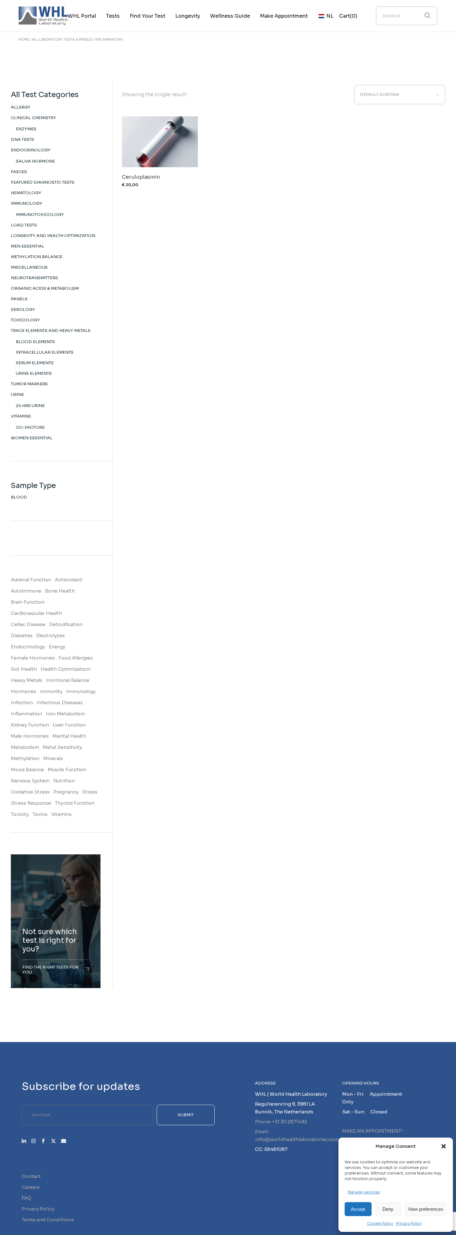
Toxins (40, 814)
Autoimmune (26, 591)
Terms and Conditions (48, 1220)
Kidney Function (30, 725)
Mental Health (69, 736)
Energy (57, 647)
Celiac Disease (28, 624)
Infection (22, 702)
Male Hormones (30, 736)
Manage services (364, 1192)
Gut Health (24, 669)
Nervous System (30, 781)
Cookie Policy (380, 1223)
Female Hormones (33, 658)
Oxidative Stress (30, 792)
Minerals (53, 758)
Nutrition (64, 781)
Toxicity (20, 814)
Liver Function (69, 725)
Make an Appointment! (372, 1131)
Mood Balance (27, 769)
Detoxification (66, 624)
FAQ (26, 1198)
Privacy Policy (409, 1223)
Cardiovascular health (36, 613)
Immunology (81, 691)
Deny (387, 1209)
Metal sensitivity (62, 747)
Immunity (51, 691)
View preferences (425, 1209)
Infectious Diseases (60, 702)
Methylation (25, 758)
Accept (358, 1209)
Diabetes (22, 635)
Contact (31, 1176)
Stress (89, 792)
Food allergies (76, 658)
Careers (31, 1187)
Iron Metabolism (65, 714)
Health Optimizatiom (66, 669)
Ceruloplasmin (141, 177)
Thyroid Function (75, 803)
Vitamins (61, 814)
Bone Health (60, 591)
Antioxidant (69, 580)
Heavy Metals (26, 680)
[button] (443, 1146)
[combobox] (399, 94)
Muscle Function (67, 769)
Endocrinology (28, 647)
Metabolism (25, 747)
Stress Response (31, 803)
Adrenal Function (31, 580)
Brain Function (28, 602)
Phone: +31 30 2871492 (281, 1122)
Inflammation (26, 714)
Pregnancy (65, 792)
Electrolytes (50, 635)
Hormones (23, 691)
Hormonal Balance (67, 680)
